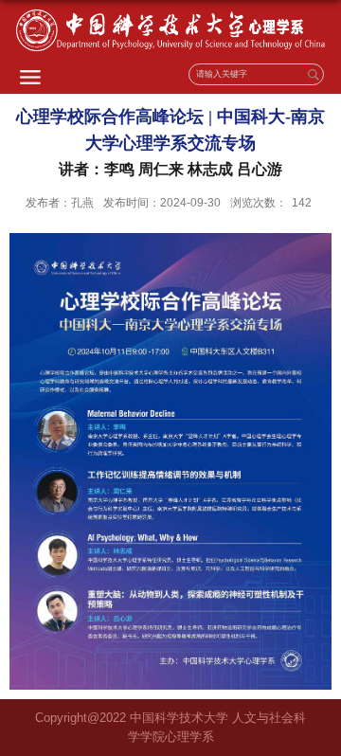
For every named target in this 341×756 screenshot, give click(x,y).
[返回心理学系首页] (170, 30)
